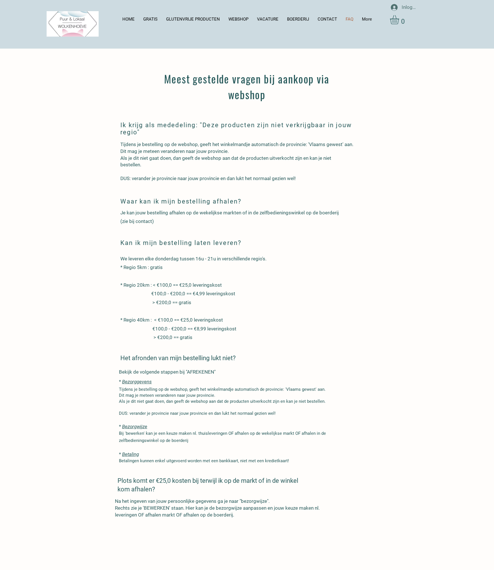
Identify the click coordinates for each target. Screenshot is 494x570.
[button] (400, 19)
